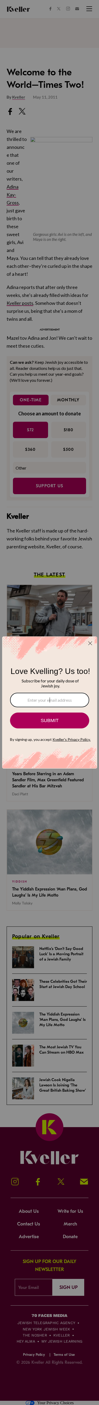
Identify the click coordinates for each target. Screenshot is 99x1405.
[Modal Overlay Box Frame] (49, 702)
